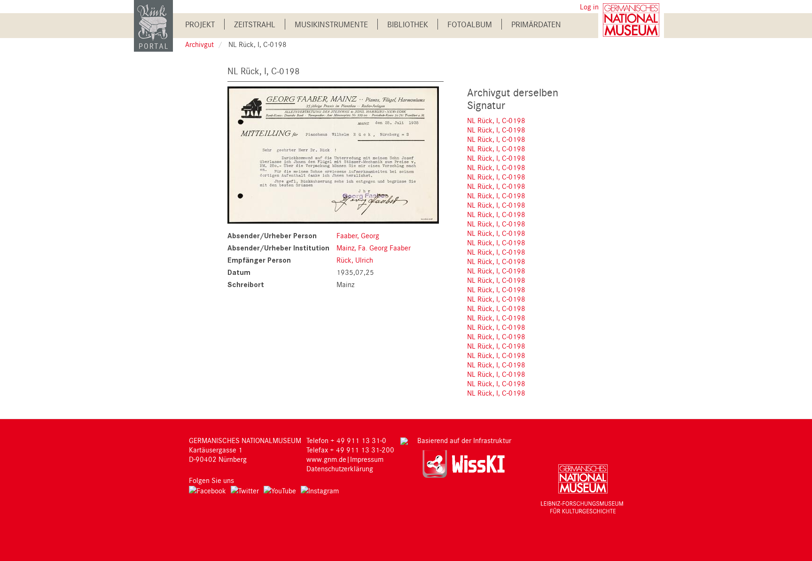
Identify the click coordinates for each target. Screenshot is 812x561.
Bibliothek (407, 24)
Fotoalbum (469, 24)
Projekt (200, 24)
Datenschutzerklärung (339, 468)
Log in (589, 6)
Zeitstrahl (254, 24)
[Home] (153, 25)
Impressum (366, 459)
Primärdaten (536, 24)
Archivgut (199, 44)
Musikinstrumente (331, 24)
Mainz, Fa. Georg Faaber (373, 247)
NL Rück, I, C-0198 (496, 120)
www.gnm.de (326, 459)
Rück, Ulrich (354, 260)
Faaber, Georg (357, 235)
